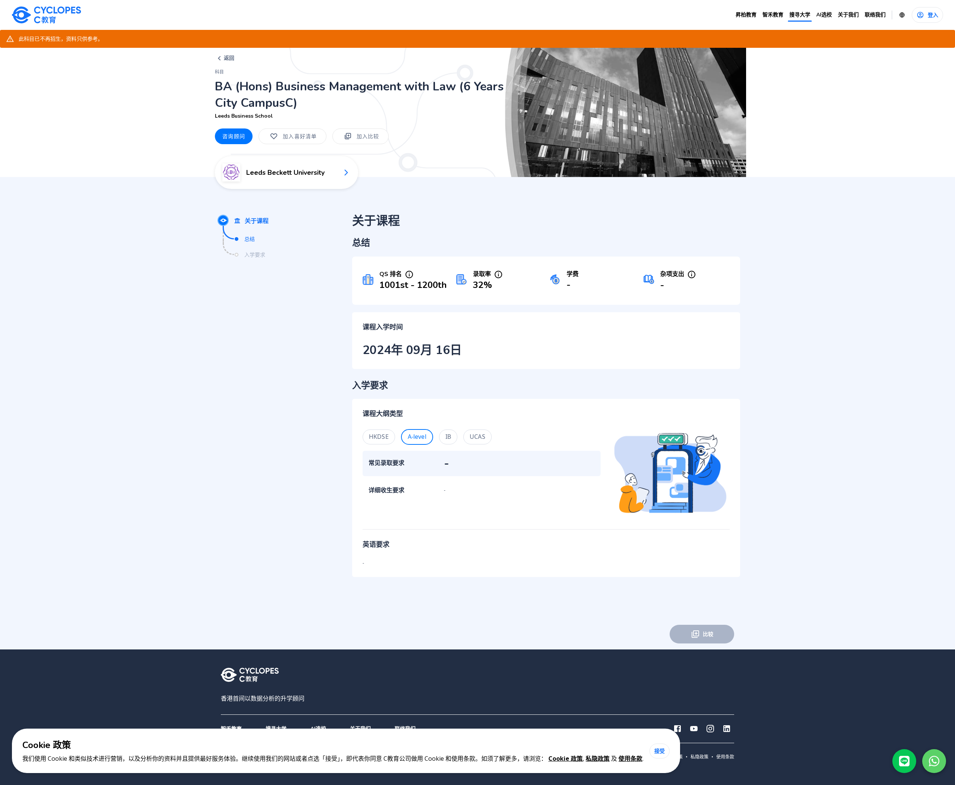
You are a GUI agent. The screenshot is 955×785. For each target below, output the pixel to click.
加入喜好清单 (300, 136)
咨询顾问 (233, 136)
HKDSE (379, 436)
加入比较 (368, 136)
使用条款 (630, 758)
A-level (417, 436)
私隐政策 (598, 758)
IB (448, 436)
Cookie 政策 (565, 758)
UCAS (477, 436)
